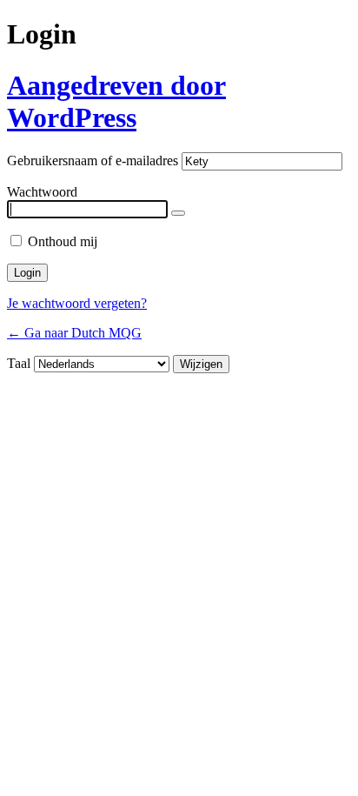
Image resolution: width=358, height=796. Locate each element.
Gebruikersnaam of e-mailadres (92, 160)
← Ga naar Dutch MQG (74, 332)
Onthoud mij (62, 241)
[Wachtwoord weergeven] (178, 213)
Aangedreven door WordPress (116, 101)
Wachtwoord (42, 191)
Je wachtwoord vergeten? (77, 303)
